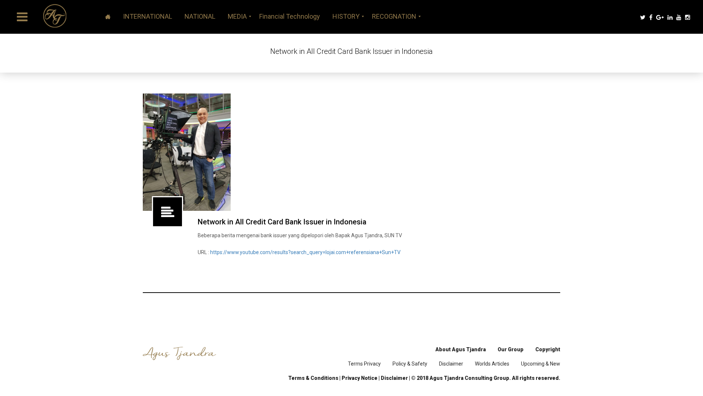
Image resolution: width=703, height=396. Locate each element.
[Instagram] (687, 17)
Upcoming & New (540, 363)
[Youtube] (678, 17)
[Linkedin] (670, 17)
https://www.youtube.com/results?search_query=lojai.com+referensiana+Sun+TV (305, 252)
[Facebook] (650, 17)
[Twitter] (643, 17)
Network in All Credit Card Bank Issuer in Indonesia (282, 221)
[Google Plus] (660, 17)
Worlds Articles (492, 363)
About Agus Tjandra (460, 349)
